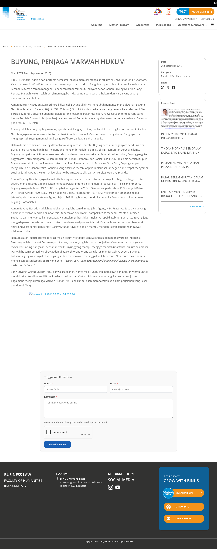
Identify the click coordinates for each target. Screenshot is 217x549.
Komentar (50, 396)
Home (6, 46)
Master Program (119, 25)
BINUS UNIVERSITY (186, 19)
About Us (96, 25)
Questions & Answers (191, 25)
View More (195, 206)
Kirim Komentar (57, 444)
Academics (142, 25)
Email (114, 383)
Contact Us (207, 19)
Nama (48, 383)
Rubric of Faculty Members (28, 46)
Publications (163, 25)
